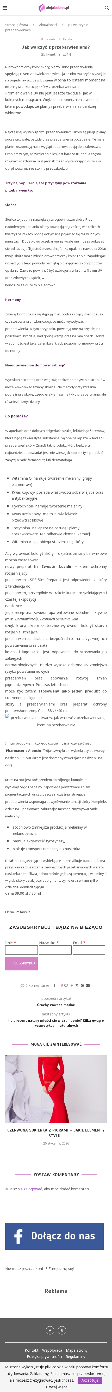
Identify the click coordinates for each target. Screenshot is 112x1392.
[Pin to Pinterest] (82, 985)
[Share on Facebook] (72, 985)
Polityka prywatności (44, 1356)
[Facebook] (50, 1330)
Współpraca (52, 1350)
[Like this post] (66, 985)
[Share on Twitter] (77, 985)
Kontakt (32, 1350)
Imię (10, 942)
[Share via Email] (88, 985)
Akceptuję (90, 1380)
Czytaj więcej (57, 1387)
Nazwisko (49, 942)
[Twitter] (62, 1330)
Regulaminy (75, 1356)
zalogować (33, 1188)
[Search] (106, 7)
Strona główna (16, 24)
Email (79, 942)
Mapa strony (77, 1350)
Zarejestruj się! (61, 1268)
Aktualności (48, 24)
